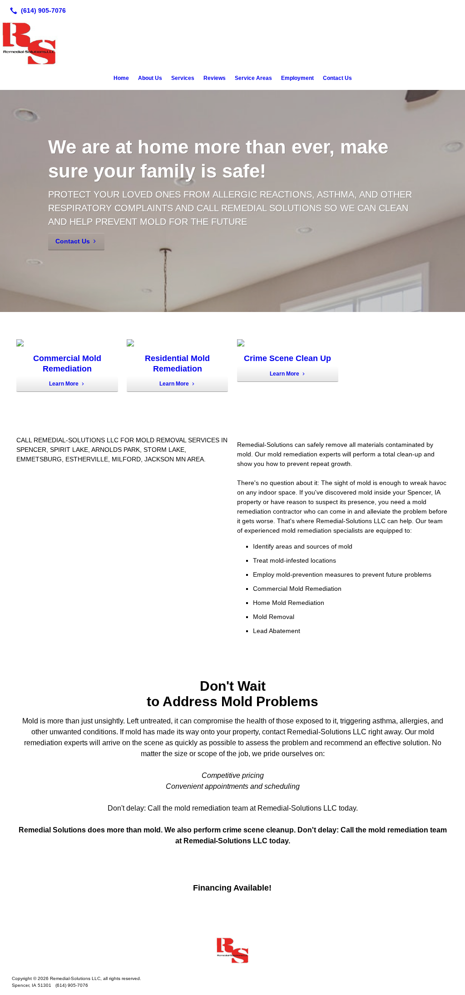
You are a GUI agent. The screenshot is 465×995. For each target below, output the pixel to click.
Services (182, 78)
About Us (150, 78)
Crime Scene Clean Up (287, 358)
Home (121, 78)
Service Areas (253, 78)
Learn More (64, 384)
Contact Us (337, 78)
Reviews (214, 78)
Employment (297, 78)
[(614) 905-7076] (36, 10)
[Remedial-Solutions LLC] (232, 950)
